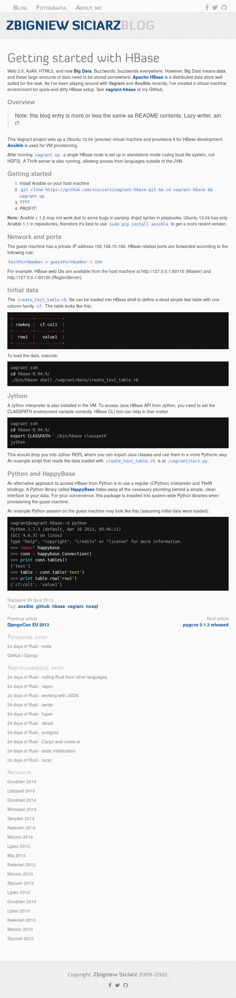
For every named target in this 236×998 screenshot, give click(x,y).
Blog (20, 7)
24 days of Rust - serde (30, 704)
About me (88, 7)
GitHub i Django (22, 655)
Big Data (83, 71)
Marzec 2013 (20, 874)
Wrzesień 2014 (22, 809)
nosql (92, 606)
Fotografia (51, 7)
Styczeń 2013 (20, 883)
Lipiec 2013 (18, 846)
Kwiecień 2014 (21, 827)
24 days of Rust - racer (29, 760)
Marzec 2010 (20, 929)
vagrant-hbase (120, 89)
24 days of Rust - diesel (30, 723)
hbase (58, 606)
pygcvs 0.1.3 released (206, 624)
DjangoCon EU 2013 (28, 624)
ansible (25, 606)
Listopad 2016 (21, 791)
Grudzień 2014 (21, 800)
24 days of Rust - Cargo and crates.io (43, 741)
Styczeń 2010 (20, 938)
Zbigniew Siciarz (80, 25)
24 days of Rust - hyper (30, 714)
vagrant (76, 606)
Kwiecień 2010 (21, 920)
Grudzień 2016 (21, 781)
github (43, 606)
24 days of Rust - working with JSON (42, 695)
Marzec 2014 (20, 837)
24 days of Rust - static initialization (41, 751)
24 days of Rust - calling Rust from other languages (57, 677)
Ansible (15, 145)
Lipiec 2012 (18, 892)
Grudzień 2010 (21, 901)
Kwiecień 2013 (21, 864)
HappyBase (83, 489)
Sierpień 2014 (20, 818)
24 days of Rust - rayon (30, 686)
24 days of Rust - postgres (33, 732)
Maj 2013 (16, 855)
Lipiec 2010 (18, 911)
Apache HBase (148, 77)
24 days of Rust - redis (29, 646)
